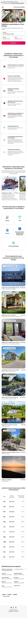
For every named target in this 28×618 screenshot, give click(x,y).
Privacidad (10, 611)
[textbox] (7, 39)
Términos (16, 611)
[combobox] (13, 34)
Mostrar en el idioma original (17, 3)
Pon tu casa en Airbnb (19, 7)
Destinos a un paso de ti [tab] (7, 569)
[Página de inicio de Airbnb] (3, 7)
